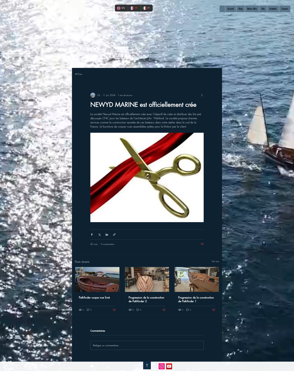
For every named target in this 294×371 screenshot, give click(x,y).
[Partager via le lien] (114, 234)
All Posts (78, 74)
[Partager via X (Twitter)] (99, 234)
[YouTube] (169, 366)
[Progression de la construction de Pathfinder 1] (197, 279)
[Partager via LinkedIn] (106, 234)
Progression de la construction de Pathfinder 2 (146, 299)
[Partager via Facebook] (91, 234)
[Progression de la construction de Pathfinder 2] (147, 279)
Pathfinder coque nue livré (94, 297)
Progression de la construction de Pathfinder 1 (196, 299)
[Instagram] (162, 366)
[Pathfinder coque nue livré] (97, 279)
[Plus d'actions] (202, 95)
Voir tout (215, 261)
